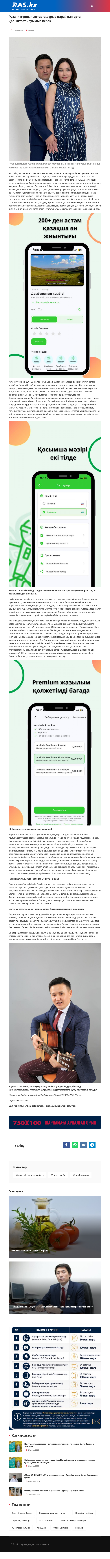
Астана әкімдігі (45, 1520)
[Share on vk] (83, 1145)
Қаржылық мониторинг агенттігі (53, 1513)
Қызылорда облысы (21, 1528)
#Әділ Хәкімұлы (81, 1175)
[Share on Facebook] (66, 1145)
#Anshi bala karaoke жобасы (30, 1175)
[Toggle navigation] (100, 6)
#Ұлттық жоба (58, 1175)
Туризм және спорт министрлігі (73, 1520)
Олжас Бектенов (60, 1528)
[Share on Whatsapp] (75, 1145)
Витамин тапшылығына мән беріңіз (29, 1250)
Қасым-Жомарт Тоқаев (22, 1513)
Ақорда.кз (41, 1528)
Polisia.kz (79, 1528)
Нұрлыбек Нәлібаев (84, 1513)
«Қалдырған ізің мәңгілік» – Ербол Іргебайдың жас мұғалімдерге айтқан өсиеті (52, 1306)
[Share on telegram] (92, 1145)
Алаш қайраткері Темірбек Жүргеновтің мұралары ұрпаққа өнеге (54, 1491)
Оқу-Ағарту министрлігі (22, 1520)
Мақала (31, 30)
